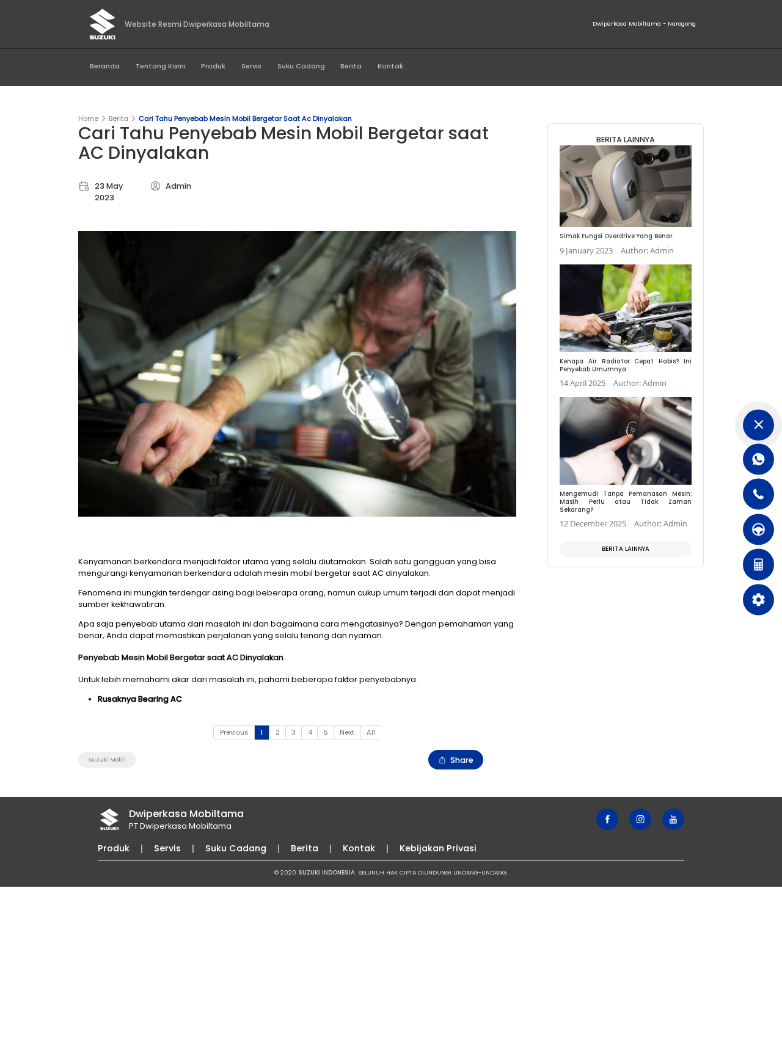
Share (461, 760)
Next (347, 732)
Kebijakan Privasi (438, 848)
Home (88, 118)
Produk (213, 66)
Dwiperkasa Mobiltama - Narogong (644, 23)
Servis (251, 66)
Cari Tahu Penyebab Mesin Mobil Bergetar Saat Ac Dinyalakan (245, 118)
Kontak (390, 66)
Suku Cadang (301, 66)
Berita (351, 66)
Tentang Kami (161, 66)
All (371, 732)
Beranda (105, 66)
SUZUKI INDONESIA (326, 872)
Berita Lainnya (625, 549)
